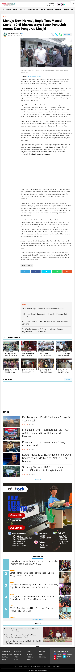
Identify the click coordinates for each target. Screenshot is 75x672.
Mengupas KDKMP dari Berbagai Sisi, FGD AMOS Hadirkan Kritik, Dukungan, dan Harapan (45, 433)
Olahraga (5, 657)
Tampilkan (68, 379)
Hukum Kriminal (33, 9)
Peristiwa (22, 9)
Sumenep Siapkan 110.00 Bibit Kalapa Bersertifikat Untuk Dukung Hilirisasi (43, 469)
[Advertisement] (11, 67)
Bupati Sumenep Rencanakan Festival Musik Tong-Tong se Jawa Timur (23, 630)
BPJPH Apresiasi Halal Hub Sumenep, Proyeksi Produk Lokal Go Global (31, 609)
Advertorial (6, 652)
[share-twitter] (56, 34)
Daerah (8, 9)
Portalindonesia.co (34, 77)
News (15, 9)
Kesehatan (17, 654)
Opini (16, 657)
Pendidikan (30, 657)
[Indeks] (59, 4)
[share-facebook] (52, 34)
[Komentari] (67, 271)
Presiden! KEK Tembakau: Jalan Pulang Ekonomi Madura (43, 444)
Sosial (16, 659)
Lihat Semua (37, 479)
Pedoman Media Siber (53, 666)
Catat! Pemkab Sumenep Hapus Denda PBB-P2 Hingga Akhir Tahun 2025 (32, 574)
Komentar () (67, 34)
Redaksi (26, 666)
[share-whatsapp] (60, 34)
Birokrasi (58, 9)
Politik (42, 9)
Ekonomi (66, 9)
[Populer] (62, 4)
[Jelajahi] (73, 2)
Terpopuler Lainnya (37, 619)
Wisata (29, 659)
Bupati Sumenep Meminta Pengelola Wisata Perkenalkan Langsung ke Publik (21, 636)
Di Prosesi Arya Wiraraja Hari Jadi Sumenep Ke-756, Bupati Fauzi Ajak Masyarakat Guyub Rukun (34, 586)
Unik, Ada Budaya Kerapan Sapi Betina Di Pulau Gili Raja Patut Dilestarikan (23, 642)
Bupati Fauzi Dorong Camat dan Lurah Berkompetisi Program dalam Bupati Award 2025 (34, 562)
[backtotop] (37, 648)
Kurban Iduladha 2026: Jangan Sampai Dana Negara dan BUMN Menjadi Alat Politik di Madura (46, 458)
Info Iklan (33, 666)
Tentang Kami (19, 666)
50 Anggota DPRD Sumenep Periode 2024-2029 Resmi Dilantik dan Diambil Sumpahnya (32, 597)
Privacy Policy (41, 666)
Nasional (50, 9)
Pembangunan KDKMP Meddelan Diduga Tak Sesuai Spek (47, 419)
